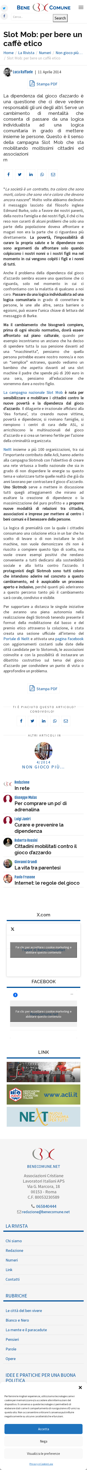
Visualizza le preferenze (43, 1453)
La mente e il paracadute (26, 1329)
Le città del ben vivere (24, 1310)
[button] (80, 1387)
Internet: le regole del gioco (47, 883)
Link (9, 1269)
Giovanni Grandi (25, 862)
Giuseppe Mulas (25, 797)
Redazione (21, 782)
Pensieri (12, 1339)
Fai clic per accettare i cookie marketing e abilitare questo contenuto (44, 949)
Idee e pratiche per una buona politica (41, 1378)
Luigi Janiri (22, 819)
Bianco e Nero (17, 1320)
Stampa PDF (46, 83)
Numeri (12, 1260)
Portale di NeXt (16, 638)
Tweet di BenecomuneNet (44, 949)
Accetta (43, 1429)
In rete (22, 788)
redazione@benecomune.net (45, 1211)
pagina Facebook (69, 638)
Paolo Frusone (24, 877)
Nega (43, 1441)
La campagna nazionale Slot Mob (33, 392)
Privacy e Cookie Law (41, 1464)
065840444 (45, 1206)
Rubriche (16, 1296)
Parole (11, 1349)
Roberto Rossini (25, 840)
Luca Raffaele (22, 72)
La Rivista (17, 1226)
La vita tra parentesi (37, 868)
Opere (11, 1358)
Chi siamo (14, 1240)
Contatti (13, 1279)
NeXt (7, 449)
